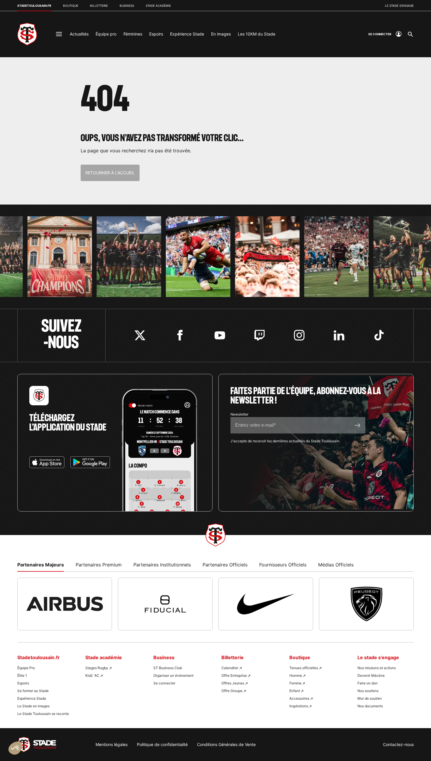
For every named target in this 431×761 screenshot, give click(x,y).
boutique (70, 5)
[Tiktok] (379, 335)
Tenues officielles (303, 668)
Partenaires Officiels (225, 565)
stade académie (158, 5)
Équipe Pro (26, 668)
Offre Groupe (231, 691)
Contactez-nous (398, 744)
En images (221, 33)
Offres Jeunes (232, 683)
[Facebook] (179, 335)
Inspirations (298, 706)
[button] (15, 748)
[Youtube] (219, 335)
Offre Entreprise (234, 675)
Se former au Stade (33, 691)
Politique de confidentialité (162, 744)
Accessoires (299, 698)
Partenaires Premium (99, 565)
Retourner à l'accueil (110, 172)
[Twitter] (140, 335)
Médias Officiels (336, 565)
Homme (295, 675)
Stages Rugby (96, 668)
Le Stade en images (33, 706)
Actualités (79, 33)
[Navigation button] (59, 34)
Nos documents (370, 706)
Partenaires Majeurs (40, 565)
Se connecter (164, 683)
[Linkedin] (339, 335)
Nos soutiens (368, 691)
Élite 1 (22, 675)
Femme (295, 683)
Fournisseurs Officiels (282, 565)
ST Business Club (167, 668)
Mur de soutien (369, 698)
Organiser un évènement (173, 675)
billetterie (99, 5)
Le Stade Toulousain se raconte (43, 713)
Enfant (294, 691)
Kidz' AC (92, 675)
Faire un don (367, 683)
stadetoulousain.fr (34, 5)
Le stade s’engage (399, 5)
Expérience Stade (187, 33)
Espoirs (156, 33)
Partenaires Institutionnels (162, 565)
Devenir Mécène (371, 675)
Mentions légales (112, 744)
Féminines (132, 33)
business (127, 5)
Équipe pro (106, 33)
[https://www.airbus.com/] (64, 604)
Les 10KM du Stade (256, 33)
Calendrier (229, 668)
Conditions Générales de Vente (226, 744)
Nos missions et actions (376, 668)
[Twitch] (259, 335)
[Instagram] (299, 335)
